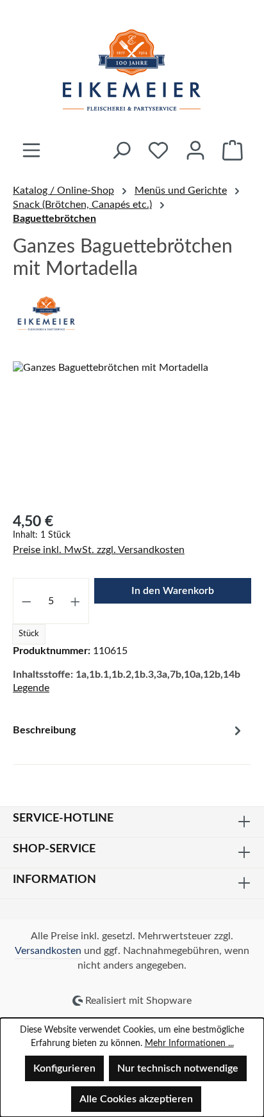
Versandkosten (48, 951)
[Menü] (31, 150)
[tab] (129, 739)
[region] (132, 433)
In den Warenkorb (172, 591)
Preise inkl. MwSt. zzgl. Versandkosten (99, 550)
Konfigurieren (64, 1068)
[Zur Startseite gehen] (132, 69)
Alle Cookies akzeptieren (136, 1099)
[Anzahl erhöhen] (75, 601)
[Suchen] (121, 150)
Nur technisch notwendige (177, 1068)
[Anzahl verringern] (26, 601)
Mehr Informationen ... (189, 1043)
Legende (31, 688)
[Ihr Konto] (195, 150)
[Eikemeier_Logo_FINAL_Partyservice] (132, 433)
